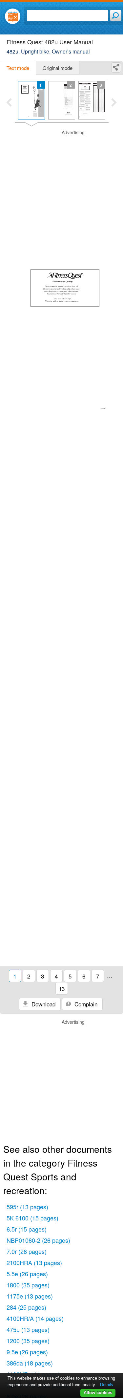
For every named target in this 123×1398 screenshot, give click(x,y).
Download (42, 1004)
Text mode (18, 67)
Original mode (57, 67)
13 (62, 988)
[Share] (116, 67)
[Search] (115, 15)
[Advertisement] (61, 190)
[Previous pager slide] (9, 103)
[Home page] (12, 16)
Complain (85, 1004)
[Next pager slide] (114, 103)
